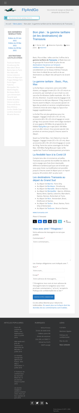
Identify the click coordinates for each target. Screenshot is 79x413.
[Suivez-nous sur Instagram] (42, 403)
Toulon (50, 203)
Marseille (50, 189)
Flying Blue (42, 126)
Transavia (53, 60)
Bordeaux (51, 186)
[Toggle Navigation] (5, 3)
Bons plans (17, 24)
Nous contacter (65, 345)
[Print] (55, 221)
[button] (44, 297)
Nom (35, 267)
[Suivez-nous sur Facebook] (32, 403)
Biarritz (50, 184)
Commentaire (39, 238)
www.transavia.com (40, 212)
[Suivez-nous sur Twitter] (37, 403)
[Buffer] (50, 221)
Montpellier (51, 191)
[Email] (60, 221)
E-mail (36, 275)
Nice (49, 198)
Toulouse (50, 208)
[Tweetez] (35, 221)
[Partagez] (40, 221)
